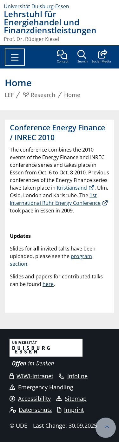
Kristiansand (72, 187)
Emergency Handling (45, 387)
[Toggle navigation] (15, 57)
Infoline (77, 376)
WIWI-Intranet (35, 376)
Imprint (74, 409)
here (48, 284)
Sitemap (76, 398)
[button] (101, 57)
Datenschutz (35, 409)
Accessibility (34, 398)
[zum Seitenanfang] (106, 428)
